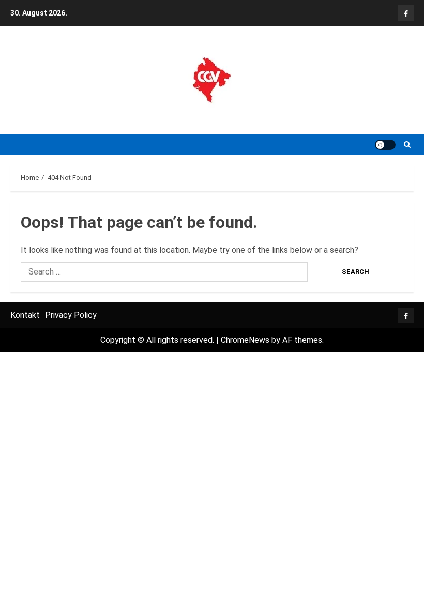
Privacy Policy (71, 315)
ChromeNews (245, 340)
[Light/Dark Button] (385, 145)
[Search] (407, 144)
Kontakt (25, 315)
